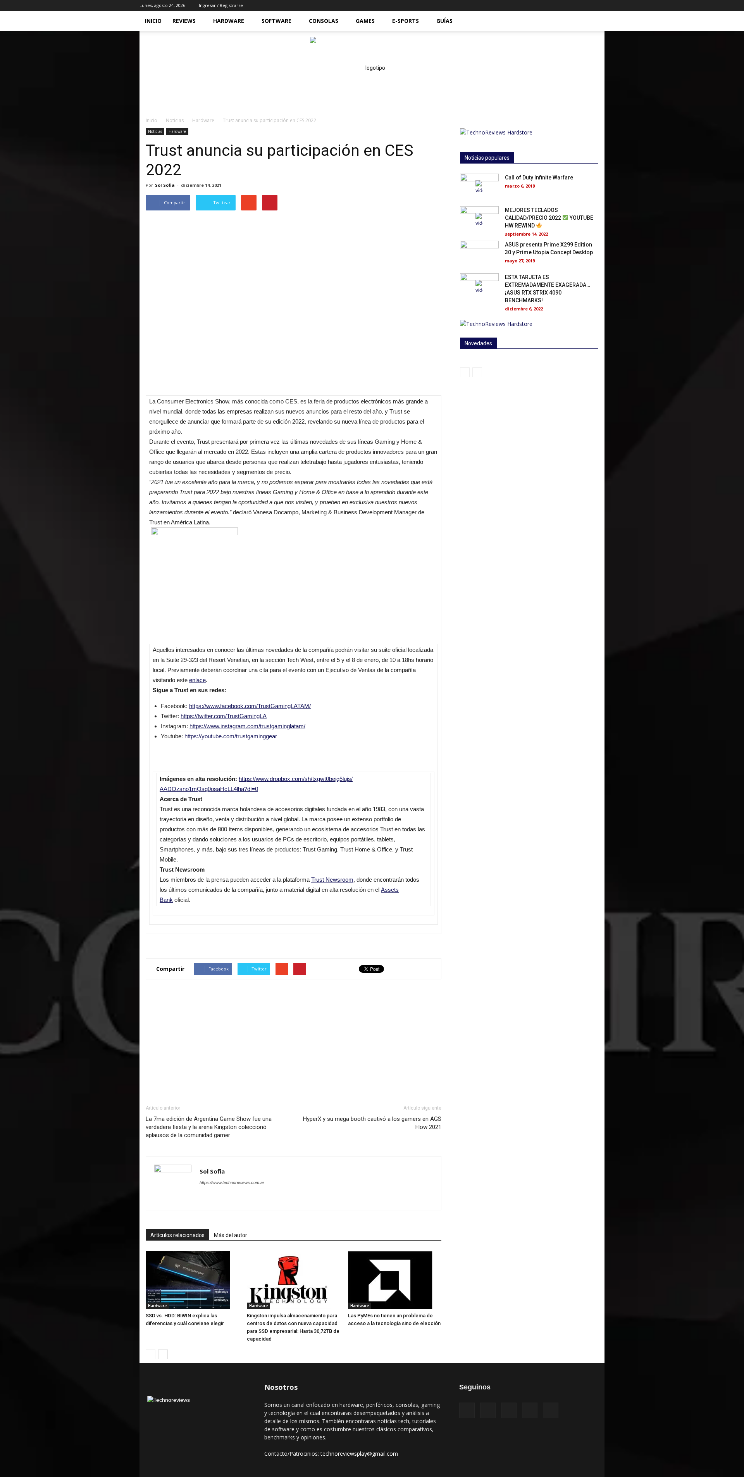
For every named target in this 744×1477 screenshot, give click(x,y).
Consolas (323, 20)
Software (276, 20)
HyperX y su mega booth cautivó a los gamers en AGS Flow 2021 (372, 1123)
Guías (444, 20)
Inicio (153, 20)
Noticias (175, 120)
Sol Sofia (165, 185)
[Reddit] (247, 1198)
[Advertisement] (293, 1042)
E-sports (405, 20)
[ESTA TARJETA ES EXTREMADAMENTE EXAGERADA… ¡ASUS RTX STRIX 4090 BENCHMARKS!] (479, 286)
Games (365, 20)
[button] (595, 21)
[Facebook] (560, 5)
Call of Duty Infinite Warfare (539, 177)
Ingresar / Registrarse (221, 5)
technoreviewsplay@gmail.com (359, 1453)
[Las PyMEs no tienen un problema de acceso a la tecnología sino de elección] (394, 1280)
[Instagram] (573, 5)
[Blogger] (206, 1198)
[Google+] (529, 1410)
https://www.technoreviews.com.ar (232, 1182)
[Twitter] (586, 5)
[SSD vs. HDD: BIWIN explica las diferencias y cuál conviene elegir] (192, 1280)
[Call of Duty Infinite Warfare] (479, 187)
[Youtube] (598, 5)
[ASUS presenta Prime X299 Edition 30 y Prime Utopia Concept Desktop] (479, 254)
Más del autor (230, 1235)
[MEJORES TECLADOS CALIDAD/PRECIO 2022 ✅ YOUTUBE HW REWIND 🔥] (479, 219)
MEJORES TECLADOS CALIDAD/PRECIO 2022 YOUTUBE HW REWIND (549, 218)
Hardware (228, 20)
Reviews (184, 20)
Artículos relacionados (177, 1235)
